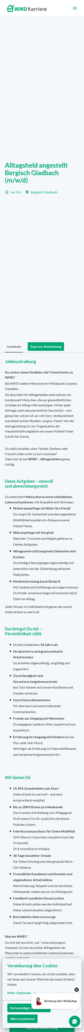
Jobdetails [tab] (14, 346)
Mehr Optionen (19, 993)
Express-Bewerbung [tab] (45, 346)
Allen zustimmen (22, 1019)
